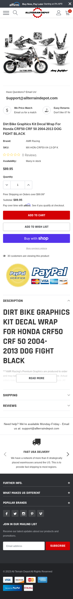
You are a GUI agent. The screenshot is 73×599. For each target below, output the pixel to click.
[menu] (6, 13)
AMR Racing (33, 141)
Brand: (7, 141)
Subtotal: (8, 199)
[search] (15, 13)
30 (9, 255)
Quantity (8, 176)
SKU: (6, 147)
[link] (6, 513)
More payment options (36, 248)
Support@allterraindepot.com (32, 98)
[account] (58, 12)
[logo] (37, 12)
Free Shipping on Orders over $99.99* (24, 194)
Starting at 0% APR (42, 3)
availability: (10, 161)
